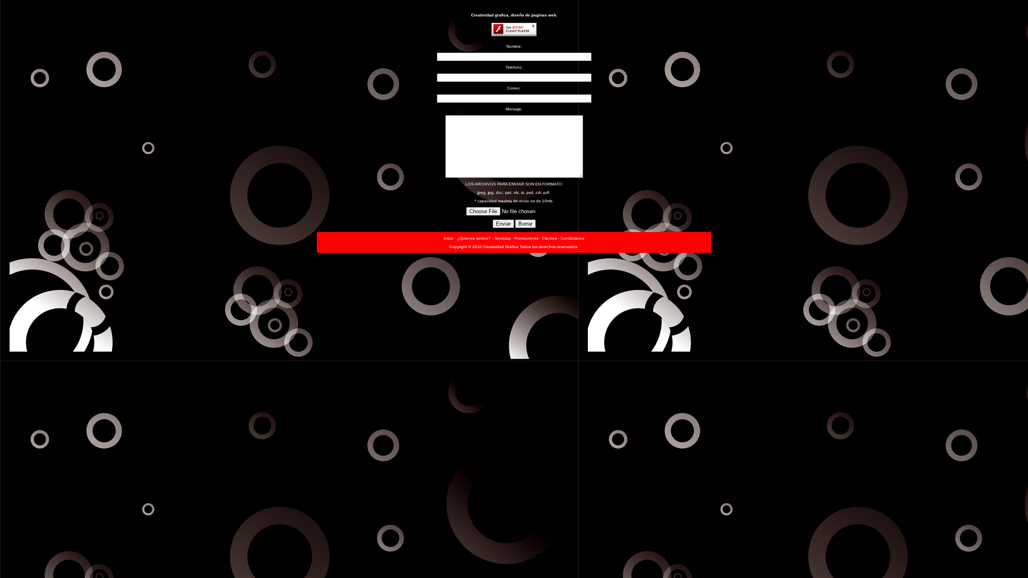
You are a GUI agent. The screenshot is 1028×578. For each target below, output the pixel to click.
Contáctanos (572, 238)
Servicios (502, 238)
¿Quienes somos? (474, 238)
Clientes (549, 238)
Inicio (448, 238)
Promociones (526, 238)
